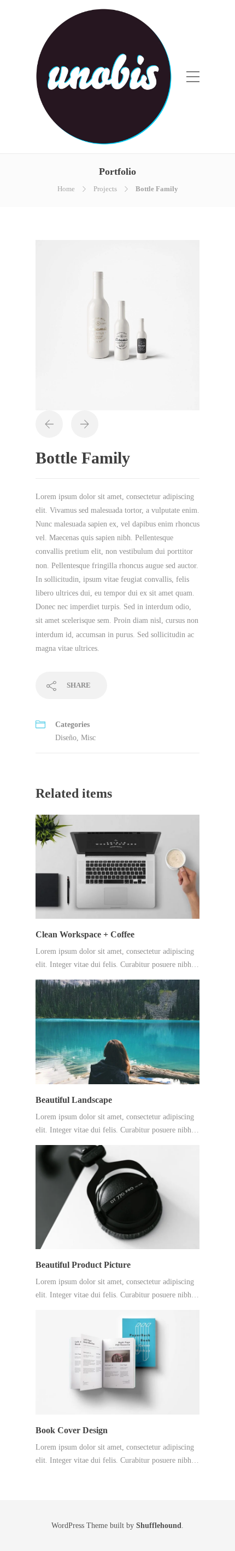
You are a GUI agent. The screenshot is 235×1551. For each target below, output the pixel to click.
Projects (105, 189)
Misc (88, 738)
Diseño (66, 738)
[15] (117, 324)
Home (66, 189)
